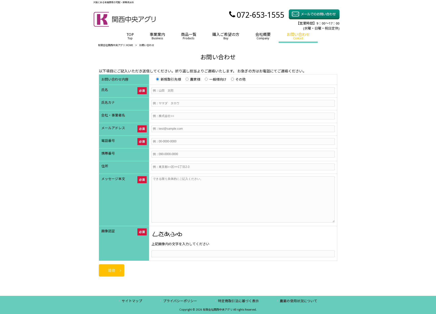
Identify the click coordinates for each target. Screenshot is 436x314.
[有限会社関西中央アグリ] (124, 26)
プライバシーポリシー (180, 301)
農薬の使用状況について (298, 301)
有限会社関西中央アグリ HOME (115, 45)
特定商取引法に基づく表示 (238, 301)
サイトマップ (132, 301)
